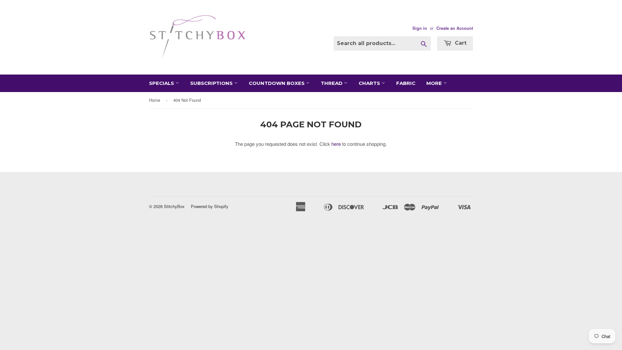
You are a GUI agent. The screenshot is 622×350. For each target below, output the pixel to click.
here (336, 143)
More (434, 83)
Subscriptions (212, 83)
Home (154, 100)
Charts (370, 83)
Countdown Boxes (277, 83)
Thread (332, 83)
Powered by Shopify (209, 206)
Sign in (419, 28)
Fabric (405, 83)
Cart (459, 43)
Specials (162, 83)
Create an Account (454, 28)
